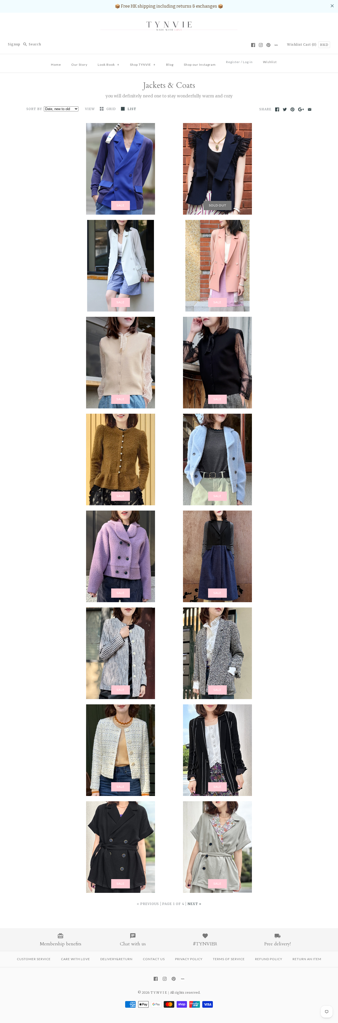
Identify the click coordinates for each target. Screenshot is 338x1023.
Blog (169, 65)
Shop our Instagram (200, 65)
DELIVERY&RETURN (116, 959)
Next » (194, 904)
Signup (14, 44)
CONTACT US (154, 959)
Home (56, 65)
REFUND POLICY (268, 959)
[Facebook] (253, 45)
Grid (111, 109)
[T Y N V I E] (169, 21)
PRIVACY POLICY (189, 959)
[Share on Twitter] (285, 109)
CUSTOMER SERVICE (34, 959)
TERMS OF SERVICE (229, 959)
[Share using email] (310, 109)
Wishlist (294, 44)
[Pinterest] (268, 45)
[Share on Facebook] (277, 109)
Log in (248, 62)
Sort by (34, 109)
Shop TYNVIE (143, 65)
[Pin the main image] (292, 109)
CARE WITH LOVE (75, 959)
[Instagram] (261, 45)
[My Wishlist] (287, 60)
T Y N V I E (159, 992)
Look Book (108, 65)
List (132, 109)
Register (233, 62)
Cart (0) (310, 44)
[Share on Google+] (301, 109)
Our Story (79, 65)
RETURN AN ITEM (307, 959)
